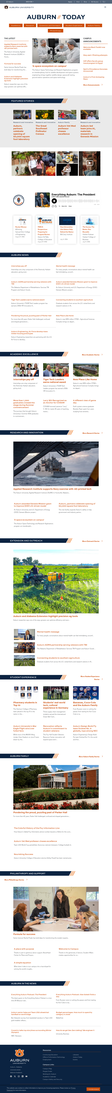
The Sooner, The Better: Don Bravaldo (88, 229)
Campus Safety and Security (52, 1079)
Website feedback (16, 1072)
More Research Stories (91, 433)
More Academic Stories (90, 355)
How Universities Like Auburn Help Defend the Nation (67, 229)
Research (30, 25)
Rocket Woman (21, 227)
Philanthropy (55, 31)
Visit (78, 2)
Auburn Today (77, 1057)
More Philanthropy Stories (14, 880)
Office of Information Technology (54, 1057)
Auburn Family (94, 25)
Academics (15, 25)
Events (75, 1060)
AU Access (94, 2)
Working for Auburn (49, 1074)
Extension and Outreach (50, 25)
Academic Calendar (49, 1077)
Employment (47, 1060)
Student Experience (74, 25)
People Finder (47, 1071)
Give (86, 2)
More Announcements (91, 85)
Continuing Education (50, 1055)
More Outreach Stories (90, 541)
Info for (30, 2)
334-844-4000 (15, 1070)
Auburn (11, 2)
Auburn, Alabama (16, 1067)
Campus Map (47, 1069)
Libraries (76, 1055)
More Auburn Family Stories (89, 757)
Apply (70, 2)
